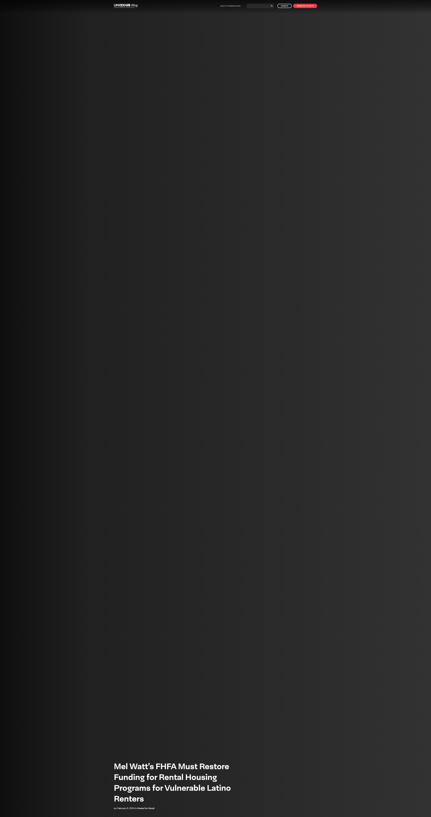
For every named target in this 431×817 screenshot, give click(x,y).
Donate (284, 6)
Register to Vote (305, 6)
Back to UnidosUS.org (231, 6)
